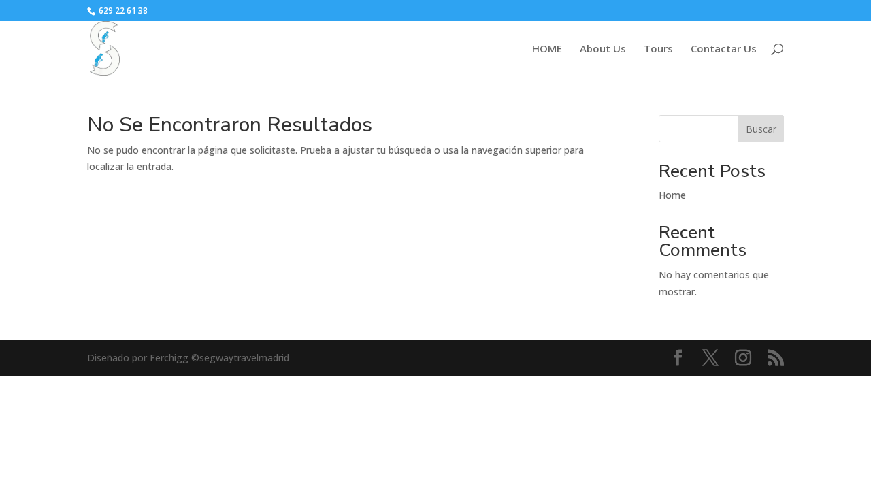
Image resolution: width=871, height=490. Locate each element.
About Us (603, 49)
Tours (658, 49)
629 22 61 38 (122, 10)
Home (672, 195)
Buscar (761, 128)
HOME (547, 49)
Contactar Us (724, 49)
